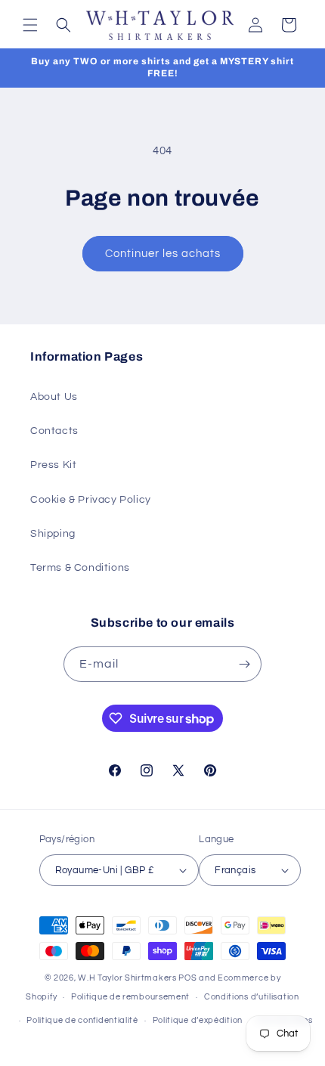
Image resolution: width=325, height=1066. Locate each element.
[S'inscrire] (244, 664)
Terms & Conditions (80, 567)
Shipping (53, 533)
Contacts (54, 431)
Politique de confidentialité (82, 1020)
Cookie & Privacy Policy (90, 499)
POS (187, 978)
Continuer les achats (163, 253)
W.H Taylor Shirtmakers (127, 978)
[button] (30, 25)
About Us (54, 397)
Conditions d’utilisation (251, 997)
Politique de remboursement (130, 997)
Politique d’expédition (198, 1020)
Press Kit (53, 465)
